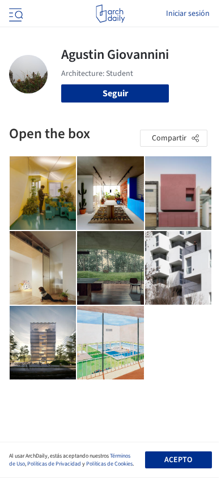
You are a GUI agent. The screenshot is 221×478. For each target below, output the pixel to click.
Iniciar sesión (188, 14)
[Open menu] (15, 14)
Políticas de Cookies (109, 464)
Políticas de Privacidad (54, 464)
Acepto (178, 460)
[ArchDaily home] (110, 14)
